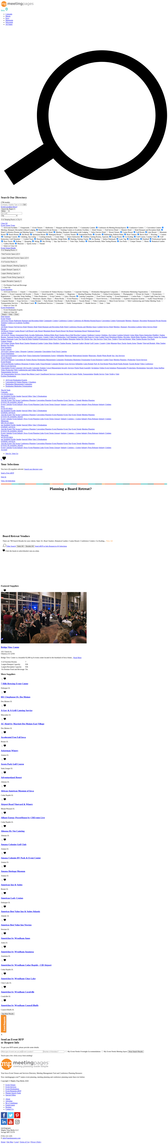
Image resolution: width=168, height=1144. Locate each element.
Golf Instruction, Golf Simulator (65, 337)
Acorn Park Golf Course (12, 764)
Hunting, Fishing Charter (149, 337)
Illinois (7, 16)
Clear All (4, 223)
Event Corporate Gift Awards (21, 368)
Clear (10, 314)
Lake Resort (38, 331)
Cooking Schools (123, 335)
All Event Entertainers (9, 356)
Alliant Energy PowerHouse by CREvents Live (23, 817)
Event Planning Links (36, 404)
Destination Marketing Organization (77, 360)
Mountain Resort (49, 331)
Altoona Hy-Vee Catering (13, 831)
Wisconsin (9, 22)
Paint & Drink (27, 339)
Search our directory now (33, 469)
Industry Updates (105, 404)
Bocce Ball (69, 335)
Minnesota (9, 20)
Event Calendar (6, 404)
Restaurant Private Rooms (157, 321)
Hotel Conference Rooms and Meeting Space (80, 327)
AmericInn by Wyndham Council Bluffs (19, 1005)
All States (8, 24)
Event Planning (57, 400)
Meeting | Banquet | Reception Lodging (128, 327)
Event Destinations (12, 1089)
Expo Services (70, 364)
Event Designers (97, 360)
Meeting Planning (88, 400)
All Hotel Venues (7, 327)
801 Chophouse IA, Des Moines (15, 697)
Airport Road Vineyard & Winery (17, 804)
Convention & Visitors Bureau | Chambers (20, 382)
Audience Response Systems (24, 364)
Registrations (141, 368)
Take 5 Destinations (40, 396)
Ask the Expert (6, 400)
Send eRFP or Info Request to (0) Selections (51, 546)
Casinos (83, 335)
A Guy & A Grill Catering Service (16, 710)
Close (16, 314)
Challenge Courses (93, 335)
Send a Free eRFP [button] (7, 473)
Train (107, 374)
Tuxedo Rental (134, 364)
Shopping (72, 339)
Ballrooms (17, 321)
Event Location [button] (9, 207)
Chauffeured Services (48, 374)
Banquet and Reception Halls (32, 321)
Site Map (10, 1142)
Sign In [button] (3, 477)
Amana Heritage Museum (13, 871)
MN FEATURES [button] (7, 423)
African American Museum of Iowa (17, 791)
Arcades (32, 335)
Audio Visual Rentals (43, 364)
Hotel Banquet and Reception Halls (51, 327)
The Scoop (16, 400)
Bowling (77, 335)
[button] (4, 10)
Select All (20, 546)
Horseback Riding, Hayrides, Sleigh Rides (124, 337)
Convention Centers (108, 321)
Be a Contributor (11, 1103)
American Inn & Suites (11, 885)
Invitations (95, 368)
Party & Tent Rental (101, 364)
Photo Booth (106, 356)
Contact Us (9, 1109)
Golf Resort (29, 331)
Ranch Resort (61, 331)
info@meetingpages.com (11, 1138)
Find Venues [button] (5, 317)
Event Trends (76, 400)
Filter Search (11, 546)
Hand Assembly (85, 368)
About (7, 1099)
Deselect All (30, 546)
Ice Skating (163, 337)
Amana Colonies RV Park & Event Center (21, 858)
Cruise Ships (134, 335)
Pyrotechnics (131, 368)
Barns (17, 343)
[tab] (84, 9)
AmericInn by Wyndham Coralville (17, 992)
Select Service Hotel (150, 327)
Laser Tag (17, 339)
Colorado (8, 14)
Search (4, 314)
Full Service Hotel (20, 327)
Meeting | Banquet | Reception (136, 321)
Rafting (65, 339)
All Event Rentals (7, 364)
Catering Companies (34, 351)
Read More (77, 658)
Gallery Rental (84, 343)
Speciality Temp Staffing (155, 368)
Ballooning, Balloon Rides (45, 335)
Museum (114, 343)
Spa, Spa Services (96, 339)
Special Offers (27, 396)
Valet (117, 374)
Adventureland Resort (11, 777)
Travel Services (141, 360)
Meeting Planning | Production (125, 360)
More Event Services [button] (8, 366)
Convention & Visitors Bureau (26, 360)
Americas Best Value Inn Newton (16, 925)
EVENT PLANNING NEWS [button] (12, 402)
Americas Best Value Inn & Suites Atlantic (20, 911)
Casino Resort (20, 331)
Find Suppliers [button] (6, 347)
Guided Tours (104, 337)
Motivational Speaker (80, 356)
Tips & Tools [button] (5, 390)
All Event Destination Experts (16, 380)
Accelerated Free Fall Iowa (13, 737)
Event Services (10, 1087)
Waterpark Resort (93, 331)
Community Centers (51, 321)
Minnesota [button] (4, 421)
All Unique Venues (8, 343)
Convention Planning (44, 400)
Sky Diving (85, 339)
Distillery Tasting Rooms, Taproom (65, 343)
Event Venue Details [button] (8, 248)
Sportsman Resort (80, 331)
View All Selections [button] (8, 481)
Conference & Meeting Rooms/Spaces (87, 321)
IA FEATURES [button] (6, 409)
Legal (16, 1142)
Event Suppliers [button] (6, 289)
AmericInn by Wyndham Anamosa (17, 952)
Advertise (8, 1101)
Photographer (121, 368)
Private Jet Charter (70, 374)
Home (3, 1142)
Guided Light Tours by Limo (88, 337)
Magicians (68, 356)
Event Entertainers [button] (7, 354)
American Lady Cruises (12, 898)
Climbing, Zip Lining (108, 335)
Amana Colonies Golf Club (13, 844)
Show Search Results (136, 1051)
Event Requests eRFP (13, 1091)
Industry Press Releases (89, 404)
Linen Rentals (88, 364)
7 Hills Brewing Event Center (14, 683)
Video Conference (146, 364)
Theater (139, 343)
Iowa (7, 18)
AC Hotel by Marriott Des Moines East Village (22, 724)
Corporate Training (39, 368)
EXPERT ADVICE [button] (8, 398)
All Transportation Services (11, 374)
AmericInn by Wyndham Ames (15, 938)
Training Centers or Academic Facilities (15, 323)
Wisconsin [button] (4, 435)
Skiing (78, 339)
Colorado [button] (4, 392)
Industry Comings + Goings (71, 404)
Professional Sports (46, 339)
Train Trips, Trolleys (110, 339)
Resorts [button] (3, 329)
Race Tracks (57, 339)
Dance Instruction (145, 335)
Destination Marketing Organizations (18, 386)
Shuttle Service (99, 374)
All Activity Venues (8, 335)
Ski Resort (70, 331)
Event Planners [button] (6, 358)
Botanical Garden (36, 343)
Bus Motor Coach (33, 374)
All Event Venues (7, 321)
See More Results (8, 1014)
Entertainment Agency (48, 356)
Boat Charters (60, 335)
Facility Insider (16, 396)
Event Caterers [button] (6, 349)
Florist (76, 368)
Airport (23, 374)
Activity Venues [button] (6, 333)
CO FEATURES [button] (7, 394)
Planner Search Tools (13, 1093)
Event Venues (10, 1085)
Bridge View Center (10, 647)
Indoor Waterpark (7, 339)
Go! (24, 204)
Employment (10, 1105)
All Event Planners (8, 360)
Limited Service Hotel (105, 327)
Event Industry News (20, 404)
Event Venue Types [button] (8, 225)
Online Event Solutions (107, 368)
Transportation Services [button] (9, 372)
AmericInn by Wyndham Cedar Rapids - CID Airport (26, 965)
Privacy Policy (36, 1142)
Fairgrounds (120, 321)
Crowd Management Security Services (60, 368)
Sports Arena (131, 343)
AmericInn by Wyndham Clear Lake (18, 978)
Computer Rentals (57, 364)
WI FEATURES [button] (7, 437)
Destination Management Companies (50, 360)
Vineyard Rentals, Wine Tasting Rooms (132, 339)
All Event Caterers (7, 351)
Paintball (35, 339)
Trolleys (112, 374)
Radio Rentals (123, 364)
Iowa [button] (3, 406)
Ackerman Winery (9, 750)
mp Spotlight (5, 396)
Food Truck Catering (59, 351)
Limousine (60, 374)
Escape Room (19, 337)
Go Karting (28, 337)
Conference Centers (66, 321)
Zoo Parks (151, 339)
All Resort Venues (7, 331)
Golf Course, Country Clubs (43, 337)
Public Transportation (85, 374)
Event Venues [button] (6, 319)
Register (8, 1107)
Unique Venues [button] (6, 341)
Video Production (7, 370)
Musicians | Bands (95, 356)
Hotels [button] (3, 325)
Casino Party (22, 356)
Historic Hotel (32, 327)
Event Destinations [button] (8, 308)
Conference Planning (28, 400)
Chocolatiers (46, 351)
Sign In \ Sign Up (11, 453)
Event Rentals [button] (6, 362)
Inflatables (60, 356)
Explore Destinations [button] (8, 376)
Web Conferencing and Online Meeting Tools (30, 370)
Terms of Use (24, 1142)
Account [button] (4, 450)
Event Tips (67, 400)
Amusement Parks (22, 335)
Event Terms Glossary (52, 404)
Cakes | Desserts (21, 351)
